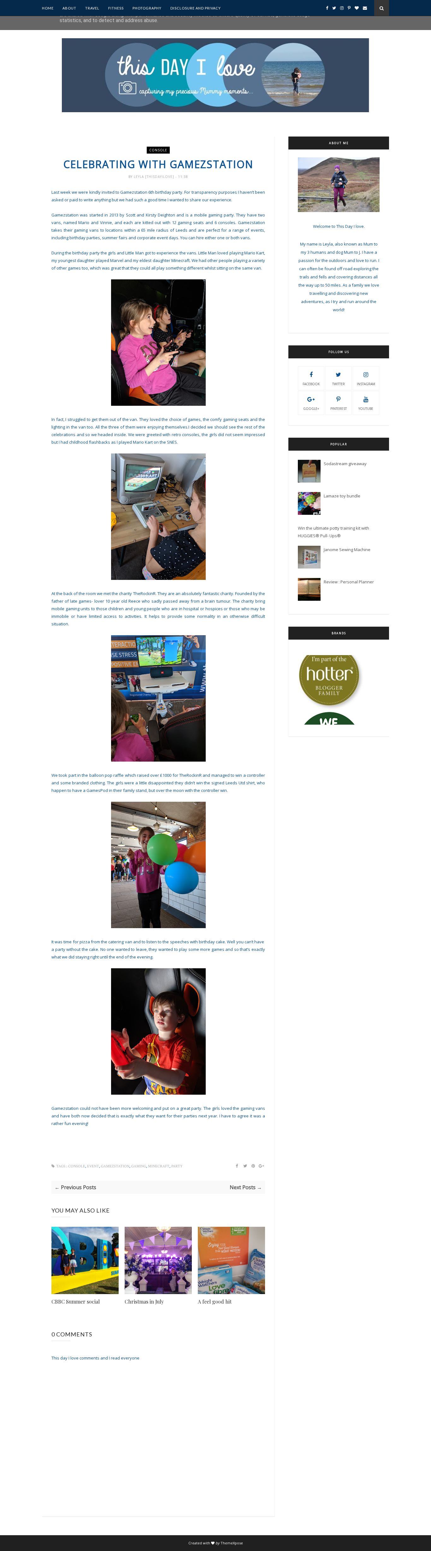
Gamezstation (115, 1166)
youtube (365, 408)
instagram (366, 384)
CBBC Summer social (75, 1301)
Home (48, 8)
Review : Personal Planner (349, 582)
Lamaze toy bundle (342, 496)
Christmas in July (144, 1301)
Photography (147, 8)
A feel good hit (215, 1301)
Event (93, 1166)
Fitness (116, 8)
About (69, 8)
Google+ (311, 408)
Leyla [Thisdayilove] (154, 176)
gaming (138, 1166)
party (177, 1166)
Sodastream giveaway (345, 463)
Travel (92, 8)
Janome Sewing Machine (347, 549)
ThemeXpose (232, 1543)
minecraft (158, 1166)
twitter (338, 384)
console (158, 150)
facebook (311, 384)
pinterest (338, 408)
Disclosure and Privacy (195, 8)
